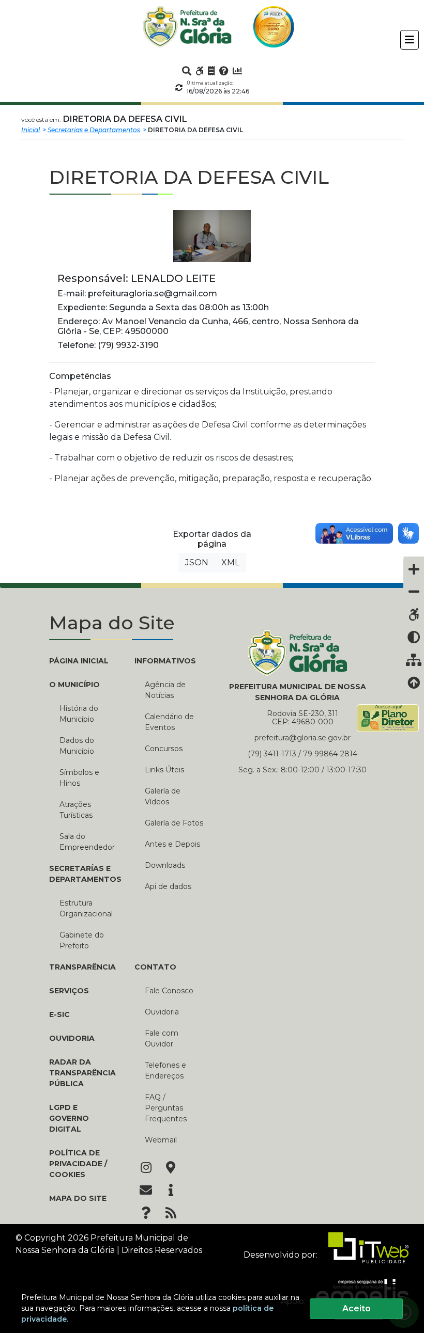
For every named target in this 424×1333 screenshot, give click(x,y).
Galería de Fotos (174, 823)
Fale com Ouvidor (161, 1038)
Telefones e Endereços (165, 1070)
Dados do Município (76, 746)
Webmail (161, 1140)
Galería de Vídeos (162, 796)
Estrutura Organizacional (86, 908)
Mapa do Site (78, 1198)
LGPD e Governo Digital (69, 1118)
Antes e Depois (172, 844)
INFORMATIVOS (165, 660)
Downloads (165, 865)
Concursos (164, 748)
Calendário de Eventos (169, 722)
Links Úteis (164, 769)
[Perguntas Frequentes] (224, 70)
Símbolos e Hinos (79, 778)
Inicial (30, 130)
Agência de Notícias (165, 690)
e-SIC (59, 1014)
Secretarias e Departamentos (94, 130)
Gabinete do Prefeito (81, 940)
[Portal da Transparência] (211, 70)
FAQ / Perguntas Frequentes (166, 1107)
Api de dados (168, 886)
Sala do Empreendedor (87, 842)
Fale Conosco (169, 990)
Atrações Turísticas (76, 810)
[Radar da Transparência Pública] (237, 70)
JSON (196, 562)
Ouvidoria (72, 1038)
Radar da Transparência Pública (82, 1072)
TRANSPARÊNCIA (82, 967)
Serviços (69, 990)
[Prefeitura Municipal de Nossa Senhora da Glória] (187, 26)
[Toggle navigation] (409, 40)
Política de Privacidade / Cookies (78, 1163)
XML (230, 562)
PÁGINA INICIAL (79, 660)
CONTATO (155, 967)
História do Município (78, 714)
